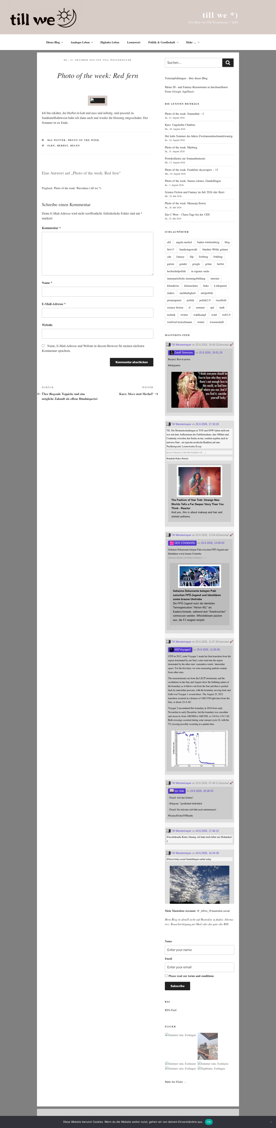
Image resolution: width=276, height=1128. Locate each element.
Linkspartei (220, 286)
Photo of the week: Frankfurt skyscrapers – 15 (191, 170)
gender (183, 264)
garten (170, 264)
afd (169, 242)
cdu (169, 257)
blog (227, 242)
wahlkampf (199, 315)
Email (168, 958)
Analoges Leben (80, 42)
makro (170, 293)
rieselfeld (221, 300)
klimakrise (173, 286)
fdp (192, 257)
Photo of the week (84, 140)
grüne (208, 264)
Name (47, 282)
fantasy (180, 257)
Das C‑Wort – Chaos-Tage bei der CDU (187, 214)
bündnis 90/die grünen (215, 249)
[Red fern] (97, 100)
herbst (62, 145)
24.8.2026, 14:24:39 (207, 853)
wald (214, 315)
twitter (184, 315)
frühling (218, 257)
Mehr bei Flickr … (176, 1082)
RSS (226, 924)
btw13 (170, 249)
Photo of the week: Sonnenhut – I (184, 114)
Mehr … (191, 42)
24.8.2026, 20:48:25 (201, 790)
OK (209, 1121)
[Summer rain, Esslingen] (180, 1035)
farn (51, 145)
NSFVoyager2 (182, 649)
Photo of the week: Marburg (181, 147)
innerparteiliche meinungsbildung (186, 278)
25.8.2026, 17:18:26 (207, 424)
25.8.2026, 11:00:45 (208, 649)
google (196, 264)
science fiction (175, 307)
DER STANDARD (184, 542)
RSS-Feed (170, 1010)
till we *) (220, 15)
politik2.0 (205, 300)
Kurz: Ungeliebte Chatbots (180, 125)
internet (215, 278)
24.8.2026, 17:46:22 (207, 830)
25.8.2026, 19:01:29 (210, 352)
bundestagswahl (188, 249)
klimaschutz (191, 286)
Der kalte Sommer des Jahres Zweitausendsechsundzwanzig (199, 136)
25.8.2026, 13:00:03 (212, 542)
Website (47, 324)
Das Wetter (56, 140)
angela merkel (184, 242)
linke (206, 286)
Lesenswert (133, 42)
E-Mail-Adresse (54, 303)
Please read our (191, 976)
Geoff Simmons (183, 352)
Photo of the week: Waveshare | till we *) (77, 188)
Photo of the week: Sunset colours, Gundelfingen (193, 181)
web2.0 (226, 315)
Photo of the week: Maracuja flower (185, 203)
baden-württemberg (208, 242)
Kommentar (51, 227)
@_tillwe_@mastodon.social (213, 911)
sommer (200, 307)
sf (190, 307)
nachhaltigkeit (188, 293)
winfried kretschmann (179, 322)
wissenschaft (217, 322)
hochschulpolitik (176, 271)
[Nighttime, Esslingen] (211, 1068)
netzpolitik (207, 293)
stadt (221, 307)
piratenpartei (174, 300)
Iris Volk (179, 790)
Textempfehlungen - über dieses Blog (186, 78)
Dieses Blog (53, 42)
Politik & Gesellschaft (161, 42)
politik (190, 300)
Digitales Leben (109, 42)
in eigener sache (200, 271)
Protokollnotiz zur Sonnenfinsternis (185, 158)
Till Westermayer (117, 60)
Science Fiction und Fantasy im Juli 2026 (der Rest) (194, 192)
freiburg (203, 257)
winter (200, 322)
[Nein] (271, 1122)
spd (212, 307)
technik (171, 315)
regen (75, 145)
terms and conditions (201, 976)
